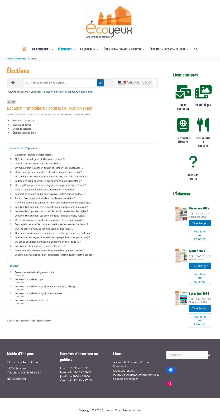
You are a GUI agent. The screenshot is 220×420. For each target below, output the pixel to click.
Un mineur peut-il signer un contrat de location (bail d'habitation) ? (49, 167)
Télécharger (200, 223)
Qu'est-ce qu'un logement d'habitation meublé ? (40, 159)
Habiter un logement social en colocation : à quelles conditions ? (48, 172)
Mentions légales (124, 370)
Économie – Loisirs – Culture (167, 49)
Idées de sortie (193, 177)
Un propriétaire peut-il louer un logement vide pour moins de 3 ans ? (50, 185)
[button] (196, 49)
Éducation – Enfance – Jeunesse (122, 49)
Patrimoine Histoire (183, 140)
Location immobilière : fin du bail (31, 300)
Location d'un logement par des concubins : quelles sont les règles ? (50, 215)
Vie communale (41, 49)
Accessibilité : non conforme (131, 362)
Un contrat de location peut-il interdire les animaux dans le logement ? (51, 176)
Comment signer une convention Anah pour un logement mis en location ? (53, 202)
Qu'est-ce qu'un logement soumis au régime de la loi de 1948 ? (48, 241)
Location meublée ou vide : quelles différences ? (40, 246)
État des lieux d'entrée (24, 132)
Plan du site (120, 366)
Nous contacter (183, 107)
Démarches (65, 49)
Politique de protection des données (136, 374)
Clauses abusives (22, 124)
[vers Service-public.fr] (135, 83)
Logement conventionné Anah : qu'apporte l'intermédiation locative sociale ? (54, 254)
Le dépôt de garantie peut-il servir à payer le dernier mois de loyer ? (50, 194)
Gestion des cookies (125, 379)
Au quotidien (87, 49)
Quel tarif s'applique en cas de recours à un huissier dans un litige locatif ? (53, 233)
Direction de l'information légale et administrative (30, 321)
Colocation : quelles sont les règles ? (34, 154)
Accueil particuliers (18, 91)
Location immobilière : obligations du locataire (38, 293)
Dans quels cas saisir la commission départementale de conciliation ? (51, 224)
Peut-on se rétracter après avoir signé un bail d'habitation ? (45, 189)
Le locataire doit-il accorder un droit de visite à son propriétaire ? (48, 180)
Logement (36, 91)
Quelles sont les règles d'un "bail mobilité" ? (37, 163)
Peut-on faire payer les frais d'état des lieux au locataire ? (45, 198)
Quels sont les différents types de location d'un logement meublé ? (49, 250)
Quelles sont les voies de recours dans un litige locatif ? (44, 228)
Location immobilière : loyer (29, 279)
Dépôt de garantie (22, 128)
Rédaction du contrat (23, 120)
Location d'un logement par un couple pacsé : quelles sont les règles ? (51, 211)
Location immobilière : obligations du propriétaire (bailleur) (45, 286)
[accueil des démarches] (13, 82)
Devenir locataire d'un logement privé (34, 272)
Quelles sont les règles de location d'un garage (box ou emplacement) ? (52, 237)
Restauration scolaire (203, 142)
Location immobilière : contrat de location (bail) (68, 91)
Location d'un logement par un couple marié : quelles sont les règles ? (51, 207)
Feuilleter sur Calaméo (200, 235)
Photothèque (203, 105)
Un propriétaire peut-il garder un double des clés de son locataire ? (49, 220)
